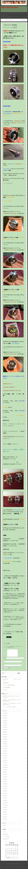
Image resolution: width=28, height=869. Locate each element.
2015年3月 (5, 795)
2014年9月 (5, 807)
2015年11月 (5, 783)
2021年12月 (5, 713)
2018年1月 (5, 743)
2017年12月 (5, 746)
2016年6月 (5, 776)
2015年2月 (5, 798)
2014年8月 (5, 809)
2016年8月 (5, 772)
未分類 (4, 825)
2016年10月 (5, 767)
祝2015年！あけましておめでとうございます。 (11, 696)
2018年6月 (5, 736)
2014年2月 (5, 816)
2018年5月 (5, 739)
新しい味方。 (5, 689)
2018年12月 (5, 729)
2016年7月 (5, 774)
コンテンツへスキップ (6, 17)
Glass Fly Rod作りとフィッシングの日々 (14, 2)
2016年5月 (5, 779)
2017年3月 (5, 760)
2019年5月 (5, 725)
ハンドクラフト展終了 (7, 706)
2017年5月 (5, 755)
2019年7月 (5, 720)
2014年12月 (5, 802)
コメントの (6, 836)
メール (5, 660)
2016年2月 (5, 781)
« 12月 (8, 857)
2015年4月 (5, 793)
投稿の (5, 834)
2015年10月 (5, 786)
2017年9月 (5, 750)
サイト (5, 663)
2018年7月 (5, 734)
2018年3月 (5, 741)
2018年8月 (5, 732)
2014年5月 (5, 814)
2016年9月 (5, 769)
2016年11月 (5, 765)
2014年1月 (5, 819)
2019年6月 (5, 722)
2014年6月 (5, 812)
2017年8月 (5, 753)
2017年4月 (5, 758)
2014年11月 (5, 805)
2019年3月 (5, 727)
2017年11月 (5, 748)
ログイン (4, 831)
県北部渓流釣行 (6, 682)
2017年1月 (5, 762)
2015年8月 (5, 788)
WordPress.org (6, 838)
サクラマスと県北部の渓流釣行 (8, 685)
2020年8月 (5, 715)
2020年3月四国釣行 (6, 687)
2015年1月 (5, 800)
